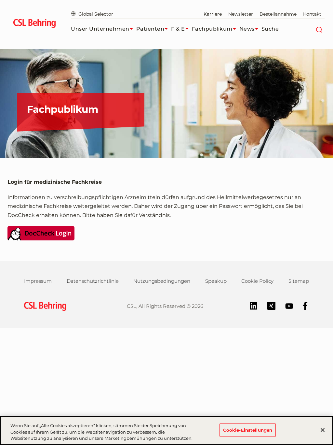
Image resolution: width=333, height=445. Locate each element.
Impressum (38, 281)
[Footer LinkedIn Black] (250, 305)
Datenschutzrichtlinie (93, 281)
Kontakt (312, 14)
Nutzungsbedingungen (161, 281)
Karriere (213, 14)
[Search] (319, 29)
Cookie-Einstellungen (248, 429)
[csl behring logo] (43, 306)
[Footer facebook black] (302, 305)
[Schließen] (322, 430)
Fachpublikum (212, 29)
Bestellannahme (278, 14)
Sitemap (298, 281)
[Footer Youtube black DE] (286, 305)
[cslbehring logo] (34, 24)
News (247, 29)
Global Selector (95, 14)
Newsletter (240, 14)
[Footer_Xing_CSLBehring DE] (268, 305)
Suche (270, 29)
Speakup (216, 281)
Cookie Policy (257, 281)
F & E (178, 29)
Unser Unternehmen (100, 29)
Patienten (150, 29)
